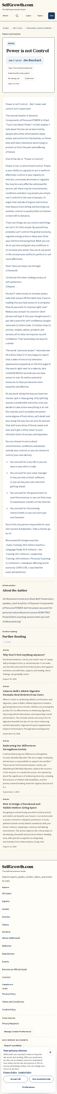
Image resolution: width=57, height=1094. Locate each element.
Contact (6, 977)
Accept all (15, 1079)
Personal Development (39, 28)
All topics (7, 893)
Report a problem (12, 1045)
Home (6, 28)
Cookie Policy (9, 1009)
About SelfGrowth (11, 938)
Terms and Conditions (13, 1001)
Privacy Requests (10, 1023)
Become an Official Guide (14, 969)
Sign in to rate (13, 83)
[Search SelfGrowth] (17, 15)
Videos (5, 924)
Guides (5, 909)
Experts (6, 901)
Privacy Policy (9, 994)
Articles (17, 28)
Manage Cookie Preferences (17, 1031)
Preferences (28, 1087)
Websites (6, 946)
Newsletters (8, 954)
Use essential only (41, 1079)
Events (5, 961)
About (5, 15)
